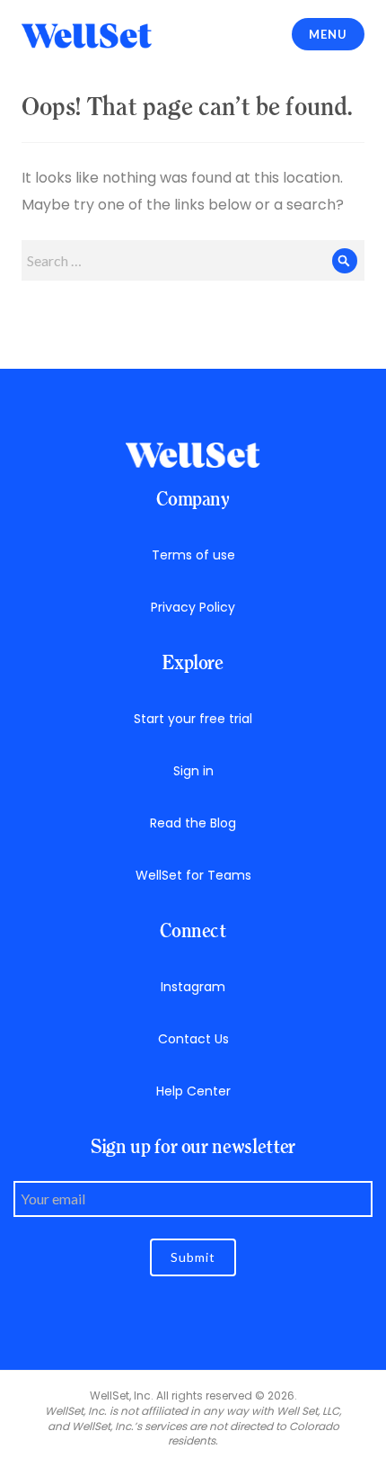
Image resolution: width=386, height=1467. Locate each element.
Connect (193, 930)
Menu (328, 34)
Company (193, 499)
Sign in (193, 771)
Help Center (193, 1091)
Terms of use (193, 555)
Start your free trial (193, 719)
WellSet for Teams (193, 875)
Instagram (193, 987)
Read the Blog (193, 823)
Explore (193, 662)
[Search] (344, 260)
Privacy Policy (193, 607)
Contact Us (193, 1039)
